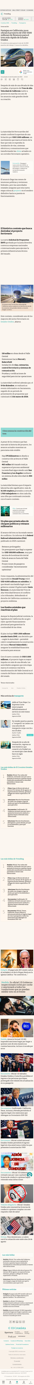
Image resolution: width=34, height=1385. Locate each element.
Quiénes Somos (9, 1344)
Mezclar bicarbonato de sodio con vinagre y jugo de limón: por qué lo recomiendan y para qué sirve (19, 802)
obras (19, 151)
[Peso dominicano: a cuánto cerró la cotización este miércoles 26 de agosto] (17, 1226)
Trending (14, 23)
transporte (22, 23)
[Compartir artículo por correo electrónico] (18, 79)
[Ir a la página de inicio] (17, 1328)
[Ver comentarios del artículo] (22, 79)
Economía (30, 10)
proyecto (17, 190)
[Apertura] (8, 1333)
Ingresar (30, 1383)
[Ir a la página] (2, 14)
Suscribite (27, 1341)
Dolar (10, 1383)
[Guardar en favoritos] (2, 72)
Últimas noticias (5, 10)
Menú (3, 1383)
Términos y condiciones (17, 1358)
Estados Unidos (7, 322)
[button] (29, 1174)
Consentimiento (17, 1364)
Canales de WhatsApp (17, 1341)
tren (12, 688)
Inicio (17, 1383)
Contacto (6, 1341)
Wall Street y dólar (18, 10)
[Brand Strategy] (27, 1332)
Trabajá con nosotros (17, 1348)
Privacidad (17, 1361)
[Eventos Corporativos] (19, 1332)
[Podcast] (12, 1337)
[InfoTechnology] (22, 1336)
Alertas (23, 1383)
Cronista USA (5, 23)
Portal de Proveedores (22, 1344)
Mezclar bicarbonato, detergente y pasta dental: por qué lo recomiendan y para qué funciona (19, 823)
